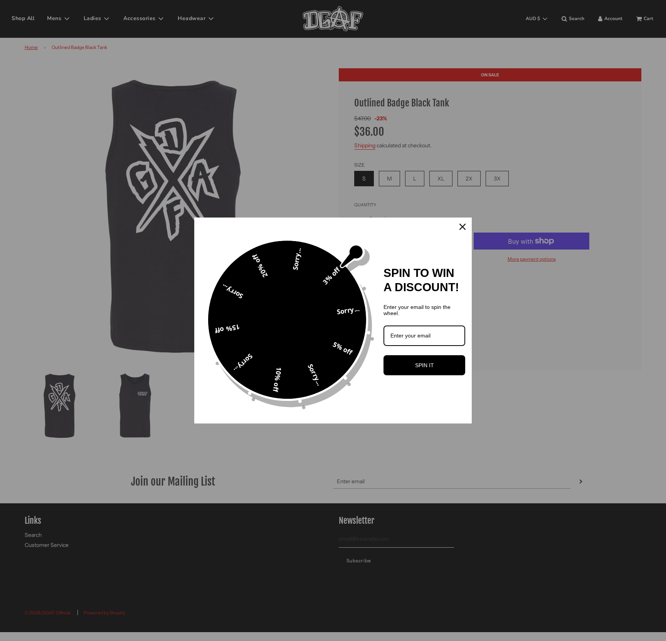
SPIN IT (424, 365)
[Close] (462, 227)
